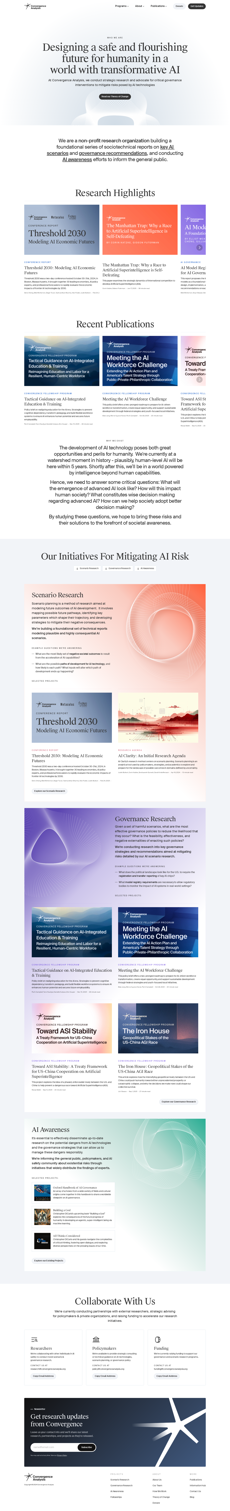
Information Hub (198, 1486)
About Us (157, 1480)
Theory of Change (161, 1497)
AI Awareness (117, 1491)
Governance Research (121, 1486)
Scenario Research (119, 1480)
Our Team (157, 1486)
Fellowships (116, 1497)
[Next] (199, 247)
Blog (192, 1497)
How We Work (159, 1491)
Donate (156, 1503)
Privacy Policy (62, 1455)
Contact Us (195, 1491)
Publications (196, 1480)
